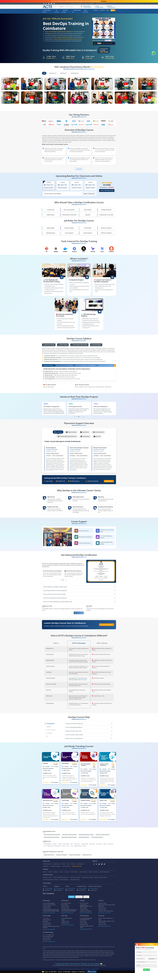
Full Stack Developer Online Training (50, 879)
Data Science (111, 843)
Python (68, 845)
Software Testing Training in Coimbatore (86, 834)
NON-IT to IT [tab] (63, 73)
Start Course (108, 481)
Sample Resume (56, 864)
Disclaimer (97, 963)
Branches (102, 10)
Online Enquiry (86, 6)
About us (45, 871)
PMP (72, 843)
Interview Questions (47, 864)
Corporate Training (65, 11)
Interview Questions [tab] (99, 432)
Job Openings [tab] (59, 432)
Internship (73, 864)
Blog (68, 864)
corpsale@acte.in (82, 890)
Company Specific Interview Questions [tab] (68, 436)
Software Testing (50, 845)
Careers (61, 871)
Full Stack (105, 843)
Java (44, 845)
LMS (114, 10)
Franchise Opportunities (105, 871)
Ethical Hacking (57, 845)
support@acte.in (93, 890)
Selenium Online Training (87, 877)
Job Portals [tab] (98, 436)
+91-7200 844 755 (111, 7)
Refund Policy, (66, 963)
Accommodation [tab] (86, 436)
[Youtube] (51, 4)
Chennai (97, 6)
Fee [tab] (47, 736)
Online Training (74, 871)
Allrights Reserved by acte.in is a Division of (89, 969)
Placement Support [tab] (51, 730)
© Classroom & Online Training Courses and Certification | (69, 969)
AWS (72, 845)
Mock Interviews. (83, 679)
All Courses (57, 11)
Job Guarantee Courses (46, 11)
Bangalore (109, 6)
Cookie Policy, (84, 963)
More (107, 10)
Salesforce (55, 843)
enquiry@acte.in (70, 890)
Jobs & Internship (85, 11)
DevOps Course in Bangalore (61, 854)
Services (50, 871)
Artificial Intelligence (47, 843)
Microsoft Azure (66, 843)
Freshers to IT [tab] (52, 73)
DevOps (63, 845)
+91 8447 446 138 (94, 888)
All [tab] (44, 73)
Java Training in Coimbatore (84, 837)
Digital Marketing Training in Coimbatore (69, 837)
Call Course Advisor (107, 624)
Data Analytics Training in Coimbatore (69, 834)
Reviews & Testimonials (55, 866)
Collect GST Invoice (76, 866)
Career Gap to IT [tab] (75, 73)
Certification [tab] (49, 733)
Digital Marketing (78, 845)
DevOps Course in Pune (87, 854)
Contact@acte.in (47, 890)
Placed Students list (76, 11)
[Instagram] (44, 4)
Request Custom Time (88, 193)
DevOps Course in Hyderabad (74, 854)
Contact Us (66, 871)
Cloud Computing (84, 843)
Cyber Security (77, 843)
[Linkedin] (46, 4)
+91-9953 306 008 (99, 7)
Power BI (60, 843)
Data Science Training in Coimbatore (102, 834)
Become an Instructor (93, 871)
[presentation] (74, 416)
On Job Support (80, 864)
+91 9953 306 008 (48, 888)
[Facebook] (54, 4)
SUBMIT (145, 969)
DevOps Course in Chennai (49, 854)
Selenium (84, 845)
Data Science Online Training (100, 877)
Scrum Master (99, 843)
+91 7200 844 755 (60, 888)
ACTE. (98, 969)
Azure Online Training (74, 879)
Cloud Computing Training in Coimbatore (51, 837)
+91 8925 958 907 (83, 888)
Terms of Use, (91, 963)
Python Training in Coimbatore (97, 837)
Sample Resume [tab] (85, 432)
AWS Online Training (47, 877)
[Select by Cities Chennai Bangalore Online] (68, 6)
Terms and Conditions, (75, 963)
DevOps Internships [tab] (72, 432)
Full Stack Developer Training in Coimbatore (52, 834)
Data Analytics (92, 843)
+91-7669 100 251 (87, 7)
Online (86, 896)
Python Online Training (75, 877)
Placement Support (77, 678)
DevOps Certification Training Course (61, 877)
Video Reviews (46, 866)
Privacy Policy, (58, 963)
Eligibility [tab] (49, 726)
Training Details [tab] (50, 723)
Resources (96, 10)
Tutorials (63, 864)
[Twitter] (49, 4)
